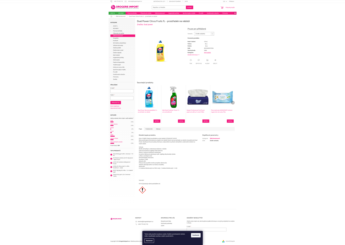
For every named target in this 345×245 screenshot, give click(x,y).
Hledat (189, 7)
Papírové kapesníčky (119, 62)
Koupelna (115, 38)
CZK (224, 1)
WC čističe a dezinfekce (119, 43)
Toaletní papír (117, 64)
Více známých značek (116, 142)
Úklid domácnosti (118, 35)
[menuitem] (113, 13)
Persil (111, 131)
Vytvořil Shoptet (230, 241)
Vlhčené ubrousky (118, 45)
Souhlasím (195, 235)
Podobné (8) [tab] (149, 129)
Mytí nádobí (116, 55)
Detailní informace (193, 55)
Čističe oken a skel (118, 50)
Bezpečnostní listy (159, 1)
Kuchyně (115, 40)
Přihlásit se (116, 102)
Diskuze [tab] (158, 129)
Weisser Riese (114, 138)
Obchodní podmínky (175, 1)
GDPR (186, 1)
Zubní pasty (116, 60)
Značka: (145, 24)
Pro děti (115, 72)
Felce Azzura (114, 124)
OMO (111, 135)
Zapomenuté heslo (115, 108)
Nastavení (149, 240)
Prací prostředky (117, 31)
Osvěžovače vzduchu (119, 74)
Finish (112, 127)
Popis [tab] (140, 129)
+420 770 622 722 (143, 224)
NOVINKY (116, 28)
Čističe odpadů (117, 52)
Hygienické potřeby (118, 57)
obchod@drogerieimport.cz (145, 221)
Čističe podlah (117, 47)
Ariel (111, 120)
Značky (115, 79)
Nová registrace (114, 106)
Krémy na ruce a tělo (118, 67)
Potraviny (116, 77)
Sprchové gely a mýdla (119, 69)
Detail (157, 121)
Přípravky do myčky (118, 33)
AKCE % (115, 26)
